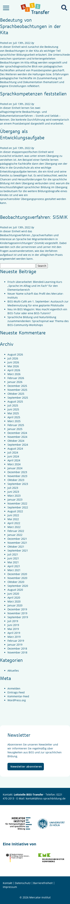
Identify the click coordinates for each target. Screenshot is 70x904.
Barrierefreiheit (43, 883)
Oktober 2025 (15, 393)
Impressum (10, 887)
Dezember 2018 (17, 648)
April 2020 (13, 597)
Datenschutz (23, 883)
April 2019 (13, 633)
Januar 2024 (14, 468)
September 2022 (17, 507)
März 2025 (14, 421)
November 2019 (17, 613)
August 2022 (15, 511)
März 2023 (14, 495)
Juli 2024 (12, 452)
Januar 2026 (14, 382)
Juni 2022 (13, 515)
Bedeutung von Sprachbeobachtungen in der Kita (30, 26)
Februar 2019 (15, 640)
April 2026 (13, 370)
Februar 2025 (15, 425)
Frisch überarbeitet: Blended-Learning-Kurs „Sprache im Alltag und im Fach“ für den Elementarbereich (34, 285)
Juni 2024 (13, 456)
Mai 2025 (13, 413)
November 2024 (17, 437)
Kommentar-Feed (18, 696)
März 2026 (14, 374)
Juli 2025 (12, 405)
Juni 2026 (13, 362)
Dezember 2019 (17, 609)
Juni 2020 (13, 593)
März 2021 (14, 570)
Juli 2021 (12, 554)
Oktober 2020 (15, 582)
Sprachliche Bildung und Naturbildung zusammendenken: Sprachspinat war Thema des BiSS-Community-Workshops (38, 321)
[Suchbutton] (64, 8)
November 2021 (17, 542)
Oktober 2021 (15, 546)
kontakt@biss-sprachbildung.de (46, 798)
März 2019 (14, 637)
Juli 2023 (12, 488)
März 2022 (14, 527)
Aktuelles (13, 670)
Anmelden (13, 688)
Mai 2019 (13, 629)
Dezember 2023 (17, 472)
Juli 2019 (12, 621)
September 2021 (17, 550)
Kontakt (7, 883)
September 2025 (17, 397)
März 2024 (14, 464)
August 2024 (15, 448)
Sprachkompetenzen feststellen (33, 93)
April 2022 (13, 523)
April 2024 (13, 460)
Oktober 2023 (15, 480)
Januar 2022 (14, 535)
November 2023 (17, 476)
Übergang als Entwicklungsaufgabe (22, 134)
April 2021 (13, 566)
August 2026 (15, 354)
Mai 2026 (13, 366)
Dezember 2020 (17, 574)
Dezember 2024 (17, 433)
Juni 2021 (13, 558)
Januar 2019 (14, 644)
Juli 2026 (12, 358)
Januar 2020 (14, 605)
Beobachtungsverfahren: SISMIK (34, 217)
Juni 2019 (13, 625)
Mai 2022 (13, 519)
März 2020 (14, 601)
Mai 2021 (13, 562)
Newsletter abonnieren (26, 766)
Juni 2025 (13, 409)
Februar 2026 (15, 378)
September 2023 (17, 484)
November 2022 (17, 503)
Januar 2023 (14, 499)
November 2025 (17, 390)
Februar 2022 (15, 531)
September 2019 (17, 617)
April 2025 (13, 417)
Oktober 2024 (15, 440)
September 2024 (17, 444)
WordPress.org (16, 700)
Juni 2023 (13, 491)
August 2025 (15, 401)
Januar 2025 (14, 429)
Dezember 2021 (17, 538)
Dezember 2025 (17, 386)
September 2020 (17, 586)
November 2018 (17, 652)
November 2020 (17, 578)
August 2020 (15, 589)
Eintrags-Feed (16, 692)
